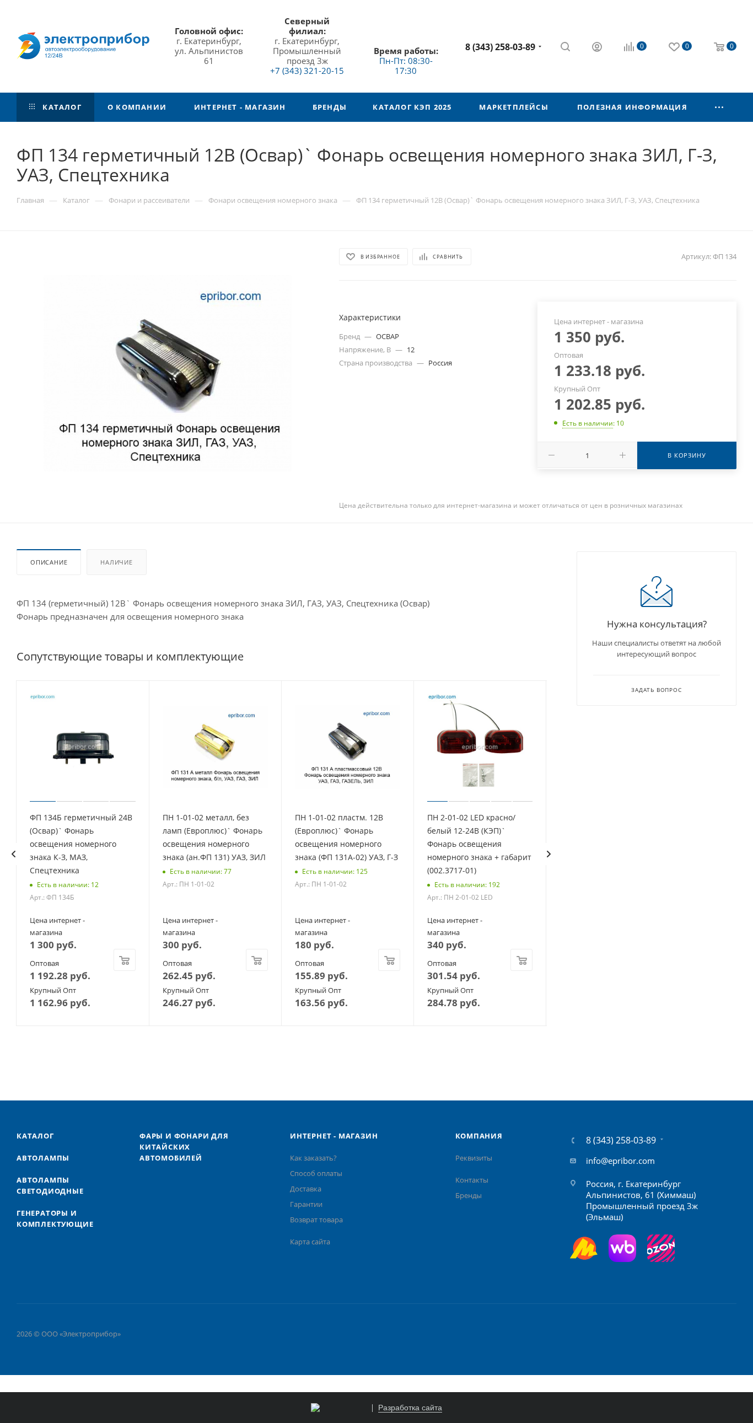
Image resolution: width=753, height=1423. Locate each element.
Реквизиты (473, 1158)
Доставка (305, 1189)
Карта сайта (310, 1242)
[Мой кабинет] (597, 48)
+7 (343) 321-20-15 (307, 70)
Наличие (116, 562)
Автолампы (43, 1158)
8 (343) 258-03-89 (500, 47)
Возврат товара (316, 1220)
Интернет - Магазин (334, 1136)
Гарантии (306, 1204)
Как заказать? (313, 1158)
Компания (479, 1136)
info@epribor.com (620, 1160)
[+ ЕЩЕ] (719, 107)
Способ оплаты (316, 1173)
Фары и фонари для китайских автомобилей (184, 1147)
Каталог (35, 1136)
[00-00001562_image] (168, 373)
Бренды (468, 1195)
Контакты (471, 1180)
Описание (48, 562)
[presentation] (13, 854)
